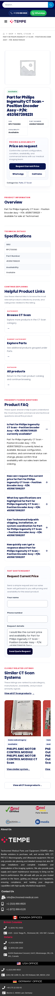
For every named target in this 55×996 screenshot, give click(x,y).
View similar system (18, 769)
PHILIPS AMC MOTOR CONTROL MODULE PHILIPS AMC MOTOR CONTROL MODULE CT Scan (22, 756)
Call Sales (37, 174)
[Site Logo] (18, 21)
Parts (21, 183)
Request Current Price (27, 166)
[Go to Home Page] (4, 33)
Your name (13, 597)
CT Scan (28, 183)
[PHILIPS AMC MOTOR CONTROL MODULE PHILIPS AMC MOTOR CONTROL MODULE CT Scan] (23, 718)
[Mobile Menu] (6, 21)
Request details (15, 626)
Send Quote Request (20, 651)
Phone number (15, 612)
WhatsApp (18, 174)
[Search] (51, 5)
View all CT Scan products (19, 693)
